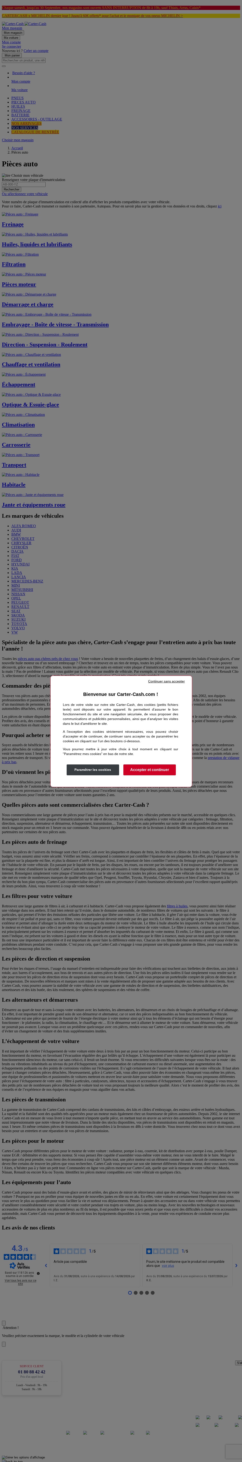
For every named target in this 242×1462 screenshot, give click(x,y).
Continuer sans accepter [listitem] (166, 681)
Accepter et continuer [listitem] (149, 770)
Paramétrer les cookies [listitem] (92, 770)
